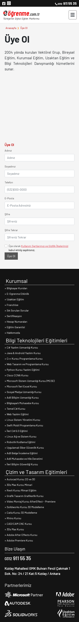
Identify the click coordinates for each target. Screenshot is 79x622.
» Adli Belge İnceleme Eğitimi (21, 453)
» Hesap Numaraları (16, 321)
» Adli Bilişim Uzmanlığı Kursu (22, 397)
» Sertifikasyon (13, 316)
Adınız (8, 150)
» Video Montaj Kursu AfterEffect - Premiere (30, 501)
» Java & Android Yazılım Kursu (23, 353)
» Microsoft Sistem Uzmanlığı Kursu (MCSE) (30, 380)
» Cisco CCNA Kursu (16, 375)
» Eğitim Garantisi (15, 327)
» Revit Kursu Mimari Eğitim (20, 490)
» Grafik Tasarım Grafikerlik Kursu (24, 496)
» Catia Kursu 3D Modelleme (21, 512)
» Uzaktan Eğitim (14, 299)
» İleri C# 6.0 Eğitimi (16, 431)
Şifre (7, 214)
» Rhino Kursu (13, 518)
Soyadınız (10, 166)
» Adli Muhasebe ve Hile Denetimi (24, 458)
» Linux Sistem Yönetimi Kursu (22, 419)
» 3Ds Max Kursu (14, 529)
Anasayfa (11, 27)
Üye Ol (23, 27)
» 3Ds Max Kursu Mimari (18, 484)
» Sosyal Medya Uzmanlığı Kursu (23, 392)
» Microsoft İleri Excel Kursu (21, 386)
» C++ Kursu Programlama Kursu (24, 358)
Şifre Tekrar (11, 230)
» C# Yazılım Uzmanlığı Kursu (21, 347)
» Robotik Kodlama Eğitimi (20, 442)
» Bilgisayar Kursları (16, 288)
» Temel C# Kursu (15, 408)
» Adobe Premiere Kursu (19, 540)
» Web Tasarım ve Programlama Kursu (27, 364)
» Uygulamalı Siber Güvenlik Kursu (24, 447)
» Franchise (11, 304)
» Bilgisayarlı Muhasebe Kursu (22, 403)
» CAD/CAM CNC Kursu (18, 523)
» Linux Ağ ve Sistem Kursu (20, 436)
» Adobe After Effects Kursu (21, 534)
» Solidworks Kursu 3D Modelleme (24, 507)
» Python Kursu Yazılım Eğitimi (22, 369)
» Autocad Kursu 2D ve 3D (20, 479)
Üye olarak (38, 248)
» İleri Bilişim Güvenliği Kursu (21, 464)
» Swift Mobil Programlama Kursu (24, 425)
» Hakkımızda (12, 332)
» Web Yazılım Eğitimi (17, 414)
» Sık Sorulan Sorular (17, 310)
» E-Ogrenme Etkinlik (17, 293)
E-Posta (9, 198)
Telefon (9, 182)
